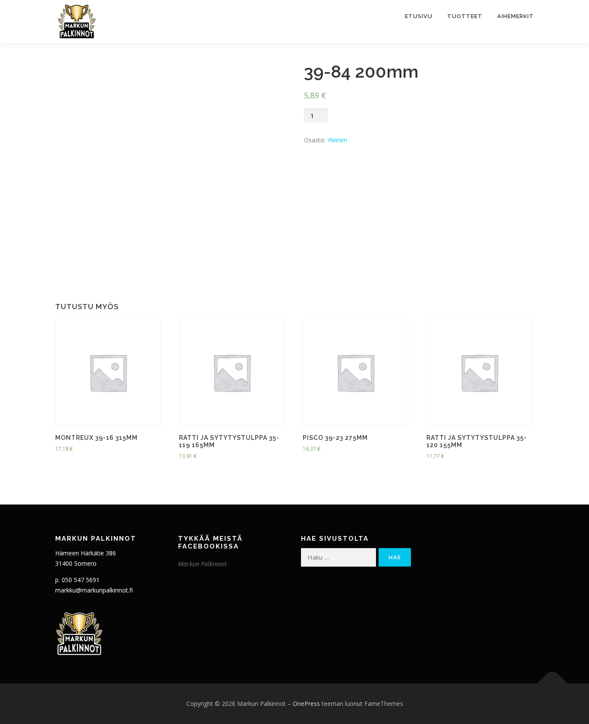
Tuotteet (464, 16)
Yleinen (337, 140)
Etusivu (418, 16)
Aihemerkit (515, 16)
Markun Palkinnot (202, 564)
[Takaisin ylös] (552, 683)
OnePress (306, 703)
